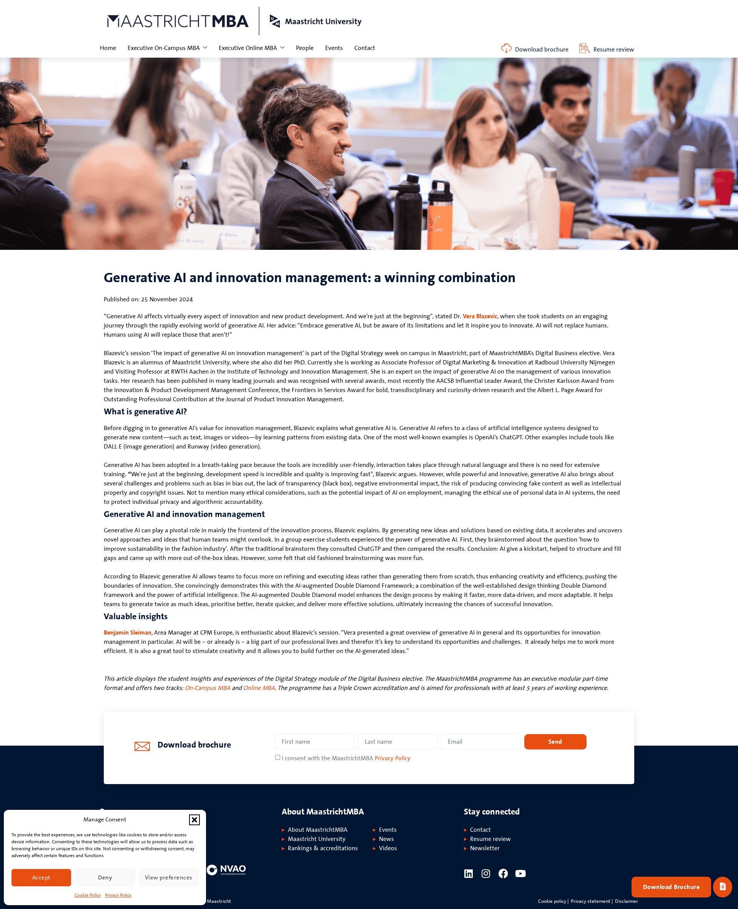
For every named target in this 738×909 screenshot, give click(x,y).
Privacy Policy (118, 895)
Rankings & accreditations (323, 848)
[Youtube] (520, 873)
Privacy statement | (592, 901)
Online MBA (259, 688)
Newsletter (485, 848)
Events (334, 48)
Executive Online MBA (248, 48)
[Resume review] (585, 48)
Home (108, 48)
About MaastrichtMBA (317, 829)
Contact (364, 48)
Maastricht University (317, 839)
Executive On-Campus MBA (164, 48)
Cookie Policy (88, 895)
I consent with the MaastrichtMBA (346, 758)
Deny (105, 877)
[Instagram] (486, 873)
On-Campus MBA (207, 688)
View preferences (168, 877)
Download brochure (541, 49)
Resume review (613, 49)
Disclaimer (626, 901)
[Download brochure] (506, 48)
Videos (388, 848)
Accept (41, 877)
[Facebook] (503, 873)
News (386, 839)
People (305, 48)
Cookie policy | (553, 901)
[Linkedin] (469, 873)
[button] (194, 820)
